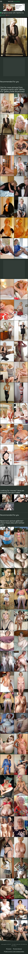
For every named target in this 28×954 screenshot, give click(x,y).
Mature (14, 1)
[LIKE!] (1, 15)
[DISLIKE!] (6, 15)
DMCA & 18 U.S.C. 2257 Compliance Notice (14, 951)
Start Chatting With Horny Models (19, 7)
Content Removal (18, 949)
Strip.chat (18, 10)
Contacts (9, 949)
